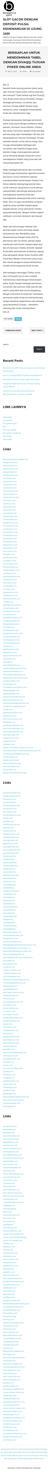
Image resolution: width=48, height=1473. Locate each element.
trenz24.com (8, 1250)
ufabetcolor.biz (9, 881)
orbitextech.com (10, 652)
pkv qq (7, 1458)
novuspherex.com (10, 526)
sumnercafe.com (10, 1046)
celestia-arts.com (10, 1145)
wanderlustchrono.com (13, 633)
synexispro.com (9, 741)
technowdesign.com (11, 976)
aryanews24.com (10, 964)
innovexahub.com (10, 491)
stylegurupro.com (10, 595)
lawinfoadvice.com (11, 1040)
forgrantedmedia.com (12, 1167)
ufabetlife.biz (8, 888)
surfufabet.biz (9, 897)
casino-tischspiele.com (12, 1240)
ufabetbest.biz (9, 900)
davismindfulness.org (12, 763)
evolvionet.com (9, 478)
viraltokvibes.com (10, 1199)
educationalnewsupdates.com (16, 459)
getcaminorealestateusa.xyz (15, 772)
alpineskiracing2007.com (13, 1389)
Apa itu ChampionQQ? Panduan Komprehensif (22, 375)
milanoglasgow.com (11, 1370)
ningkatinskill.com (10, 1030)
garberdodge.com (10, 1161)
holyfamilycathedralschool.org (16, 754)
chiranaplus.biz (9, 1360)
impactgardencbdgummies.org (16, 1097)
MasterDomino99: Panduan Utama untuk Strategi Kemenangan (24, 369)
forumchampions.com (12, 1148)
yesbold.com (8, 821)
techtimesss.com (10, 1180)
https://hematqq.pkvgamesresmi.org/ (27, 1458)
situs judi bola (20, 1449)
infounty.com (8, 998)
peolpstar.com (9, 1170)
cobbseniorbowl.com (12, 973)
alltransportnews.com (12, 932)
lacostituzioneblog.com (13, 1068)
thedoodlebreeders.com (13, 1017)
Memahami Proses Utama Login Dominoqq (21, 379)
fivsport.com (8, 1033)
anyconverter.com (10, 1259)
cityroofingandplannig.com (14, 983)
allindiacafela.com (10, 1386)
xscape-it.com (9, 967)
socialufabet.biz (9, 894)
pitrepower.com (9, 1395)
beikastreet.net (9, 1129)
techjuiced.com (9, 831)
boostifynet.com (10, 538)
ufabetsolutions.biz (11, 891)
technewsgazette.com (12, 1278)
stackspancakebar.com (12, 1364)
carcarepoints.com (11, 1014)
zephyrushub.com (10, 469)
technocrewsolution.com (13, 1196)
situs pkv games (10, 430)
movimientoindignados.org (14, 1052)
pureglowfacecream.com (13, 1281)
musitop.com (8, 1062)
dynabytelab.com (10, 475)
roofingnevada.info (11, 734)
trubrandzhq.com (10, 535)
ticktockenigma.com (11, 643)
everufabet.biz (9, 922)
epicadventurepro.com (12, 617)
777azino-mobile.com (12, 970)
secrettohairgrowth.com (13, 1307)
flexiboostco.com (10, 462)
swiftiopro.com (9, 573)
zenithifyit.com (9, 510)
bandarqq (32, 1449)
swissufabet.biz (9, 872)
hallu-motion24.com (11, 1376)
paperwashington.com (12, 712)
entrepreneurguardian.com (14, 706)
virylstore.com (9, 1183)
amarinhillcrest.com (11, 1215)
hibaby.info (7, 709)
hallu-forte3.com (10, 1373)
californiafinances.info (12, 1338)
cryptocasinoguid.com (12, 941)
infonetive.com (9, 1329)
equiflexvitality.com (11, 681)
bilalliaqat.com (9, 722)
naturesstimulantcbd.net (13, 1100)
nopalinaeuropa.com (11, 1103)
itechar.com (8, 818)
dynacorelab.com (10, 494)
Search (6, 344)
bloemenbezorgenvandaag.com (16, 1303)
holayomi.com (9, 744)
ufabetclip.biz (8, 859)
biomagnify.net (9, 1106)
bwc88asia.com (9, 1005)
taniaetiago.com (10, 1087)
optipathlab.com (10, 472)
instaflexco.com (9, 560)
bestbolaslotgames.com (13, 700)
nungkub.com (9, 1078)
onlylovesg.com (9, 684)
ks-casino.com (9, 1011)
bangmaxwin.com (10, 1326)
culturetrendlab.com (11, 636)
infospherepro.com (11, 608)
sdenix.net (7, 1212)
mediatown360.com (11, 1398)
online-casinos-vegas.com (14, 1408)
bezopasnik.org (9, 1316)
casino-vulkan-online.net (13, 1392)
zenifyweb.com (9, 659)
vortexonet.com (9, 484)
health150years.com (11, 1189)
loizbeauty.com (9, 1256)
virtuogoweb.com (10, 840)
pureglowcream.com (11, 1300)
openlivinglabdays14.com (13, 954)
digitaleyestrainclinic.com (14, 1402)
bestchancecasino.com (12, 719)
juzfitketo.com (9, 1090)
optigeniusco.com (10, 522)
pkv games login (10, 423)
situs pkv (27, 1452)
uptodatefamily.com (11, 1059)
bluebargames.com (11, 1151)
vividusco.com (9, 503)
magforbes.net (9, 1205)
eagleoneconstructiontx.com (15, 678)
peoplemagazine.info (12, 796)
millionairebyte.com (11, 766)
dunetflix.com (9, 1049)
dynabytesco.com (10, 592)
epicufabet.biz (9, 913)
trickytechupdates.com (13, 1421)
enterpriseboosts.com (12, 1231)
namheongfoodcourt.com (14, 1367)
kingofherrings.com (11, 1284)
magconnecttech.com (12, 655)
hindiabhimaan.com (11, 1424)
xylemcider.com (9, 1084)
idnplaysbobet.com (11, 693)
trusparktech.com (10, 532)
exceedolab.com (10, 586)
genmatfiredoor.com (11, 665)
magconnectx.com (11, 738)
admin (24, 71)
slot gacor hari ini (22, 1455)
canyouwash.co (9, 802)
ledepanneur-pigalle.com (13, 1351)
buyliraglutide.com (11, 846)
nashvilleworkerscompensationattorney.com (22, 750)
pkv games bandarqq (12, 433)
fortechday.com (9, 769)
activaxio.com (9, 589)
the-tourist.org (9, 1218)
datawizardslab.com (11, 598)
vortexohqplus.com (11, 570)
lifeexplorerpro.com (11, 624)
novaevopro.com (10, 529)
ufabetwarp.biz (9, 856)
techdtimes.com (10, 808)
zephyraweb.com (10, 516)
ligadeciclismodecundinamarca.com (18, 747)
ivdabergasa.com (10, 986)
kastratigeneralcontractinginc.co (17, 948)
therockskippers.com (12, 1379)
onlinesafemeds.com (11, 850)
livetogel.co (8, 662)
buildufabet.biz (9, 929)
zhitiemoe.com (9, 1074)
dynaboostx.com (10, 557)
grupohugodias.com (11, 1021)
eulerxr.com (8, 646)
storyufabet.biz (9, 910)
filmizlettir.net (9, 1132)
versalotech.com (10, 579)
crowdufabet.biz (10, 926)
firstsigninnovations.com (13, 1158)
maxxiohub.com (9, 513)
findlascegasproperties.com (14, 668)
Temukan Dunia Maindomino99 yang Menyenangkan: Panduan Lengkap (18, 392)
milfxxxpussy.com (10, 1055)
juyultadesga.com (10, 989)
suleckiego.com (9, 1440)
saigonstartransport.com (13, 1322)
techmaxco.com (9, 583)
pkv (4, 426)
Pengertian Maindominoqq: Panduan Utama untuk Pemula (21, 385)
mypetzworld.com (10, 995)
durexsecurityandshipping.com (16, 979)
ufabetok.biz (8, 919)
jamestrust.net (9, 1246)
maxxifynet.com (9, 488)
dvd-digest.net (9, 1354)
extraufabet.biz (9, 884)
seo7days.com (9, 1297)
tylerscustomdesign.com (13, 1174)
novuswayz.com (10, 551)
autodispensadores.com (13, 725)
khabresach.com (10, 1427)
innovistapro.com (10, 564)
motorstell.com (9, 1186)
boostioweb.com (10, 465)
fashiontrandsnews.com (13, 935)
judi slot (9, 1449)
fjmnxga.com (8, 1319)
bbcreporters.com (10, 938)
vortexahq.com (9, 507)
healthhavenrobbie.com (13, 671)
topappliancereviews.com (14, 1417)
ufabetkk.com (9, 1272)
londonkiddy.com (10, 757)
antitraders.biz (9, 960)
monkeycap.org (9, 1208)
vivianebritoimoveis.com (13, 1202)
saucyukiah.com (10, 1126)
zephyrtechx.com (10, 545)
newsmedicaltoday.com (13, 731)
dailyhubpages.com (11, 690)
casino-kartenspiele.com (13, 1234)
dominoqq (7, 417)
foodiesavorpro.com (11, 611)
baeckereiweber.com (11, 793)
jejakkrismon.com (10, 1265)
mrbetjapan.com (10, 1288)
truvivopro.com (9, 500)
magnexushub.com (11, 837)
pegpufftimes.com (10, 1142)
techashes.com (9, 799)
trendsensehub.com (11, 640)
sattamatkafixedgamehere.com (16, 703)
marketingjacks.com (11, 1414)
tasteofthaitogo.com (11, 1310)
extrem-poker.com (10, 1008)
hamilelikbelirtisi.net (11, 576)
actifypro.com (9, 554)
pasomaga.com (9, 1093)
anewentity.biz (9, 1291)
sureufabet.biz (9, 903)
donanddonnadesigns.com (14, 674)
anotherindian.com (11, 1081)
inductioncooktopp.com (13, 728)
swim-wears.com (10, 1164)
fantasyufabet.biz (10, 865)
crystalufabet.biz (10, 916)
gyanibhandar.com (11, 853)
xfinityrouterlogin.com (12, 1411)
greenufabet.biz (9, 878)
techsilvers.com (9, 1027)
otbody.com (8, 1243)
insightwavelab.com (11, 621)
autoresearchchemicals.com (15, 1433)
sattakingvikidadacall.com (14, 697)
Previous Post (13, 330)
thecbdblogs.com (10, 1430)
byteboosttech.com (11, 834)
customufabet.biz (10, 907)
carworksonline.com (11, 1177)
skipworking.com (10, 1253)
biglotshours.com (10, 843)
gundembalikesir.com (12, 815)
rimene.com (8, 1348)
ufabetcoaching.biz (11, 760)
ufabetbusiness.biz (11, 875)
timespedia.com (9, 1262)
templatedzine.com (11, 1036)
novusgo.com (8, 627)
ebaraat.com (8, 827)
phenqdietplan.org (11, 1043)
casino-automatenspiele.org (15, 1237)
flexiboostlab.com (10, 567)
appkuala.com (9, 1294)
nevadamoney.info (11, 1345)
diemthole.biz (8, 1269)
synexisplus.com (10, 481)
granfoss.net (8, 1383)
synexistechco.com (11, 497)
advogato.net (8, 1221)
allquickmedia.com (11, 1275)
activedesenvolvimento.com (15, 687)
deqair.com (7, 1024)
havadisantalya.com (11, 805)
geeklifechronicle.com (12, 605)
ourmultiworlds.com (11, 1136)
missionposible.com (11, 1405)
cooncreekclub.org (11, 1139)
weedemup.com (9, 716)
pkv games (36, 71)
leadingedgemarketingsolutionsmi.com (19, 945)
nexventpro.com (10, 541)
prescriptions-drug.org (12, 1193)
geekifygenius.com (11, 649)
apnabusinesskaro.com (12, 1436)
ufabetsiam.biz (9, 869)
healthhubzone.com (11, 824)
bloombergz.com (10, 1227)
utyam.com (7, 1065)
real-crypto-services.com (13, 992)
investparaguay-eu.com (13, 1002)
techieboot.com (9, 812)
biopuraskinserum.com (12, 1335)
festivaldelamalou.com (12, 1155)
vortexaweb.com (10, 519)
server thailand (7, 1455)
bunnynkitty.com (10, 1313)
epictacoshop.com (11, 1332)
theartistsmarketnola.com (14, 1357)
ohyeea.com (8, 1071)
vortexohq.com (9, 614)
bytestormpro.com (11, 630)
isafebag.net (8, 1224)
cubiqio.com (8, 602)
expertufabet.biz (10, 862)
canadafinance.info (11, 1341)
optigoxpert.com (10, 548)
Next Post (37, 330)
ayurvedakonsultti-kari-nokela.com (18, 957)
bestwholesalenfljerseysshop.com (17, 951)
